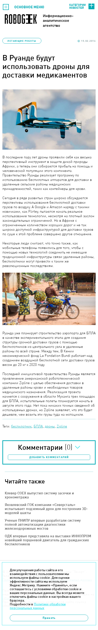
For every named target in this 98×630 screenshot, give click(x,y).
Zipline (62, 426)
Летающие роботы (21, 40)
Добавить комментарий (49, 457)
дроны (50, 426)
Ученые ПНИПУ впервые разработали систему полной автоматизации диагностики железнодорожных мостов (43, 524)
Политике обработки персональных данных (38, 606)
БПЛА (38, 426)
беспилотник (21, 426)
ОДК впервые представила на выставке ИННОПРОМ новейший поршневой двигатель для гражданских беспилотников (48, 540)
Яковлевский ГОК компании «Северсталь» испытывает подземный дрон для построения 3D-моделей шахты (46, 509)
